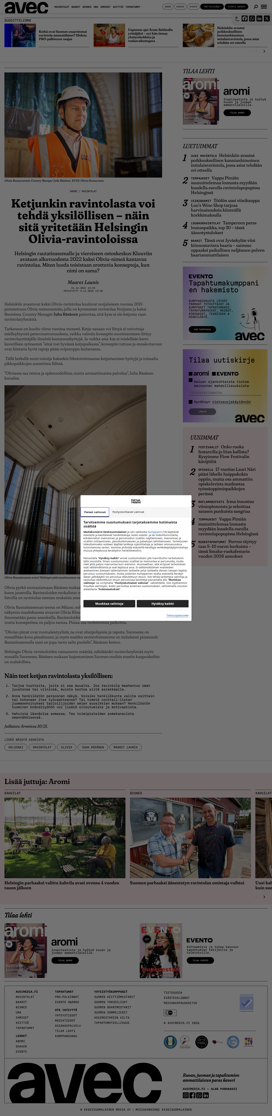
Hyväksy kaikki (163, 604)
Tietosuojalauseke (177, 615)
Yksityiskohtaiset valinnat (128, 512)
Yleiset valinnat (95, 512)
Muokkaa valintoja (109, 604)
